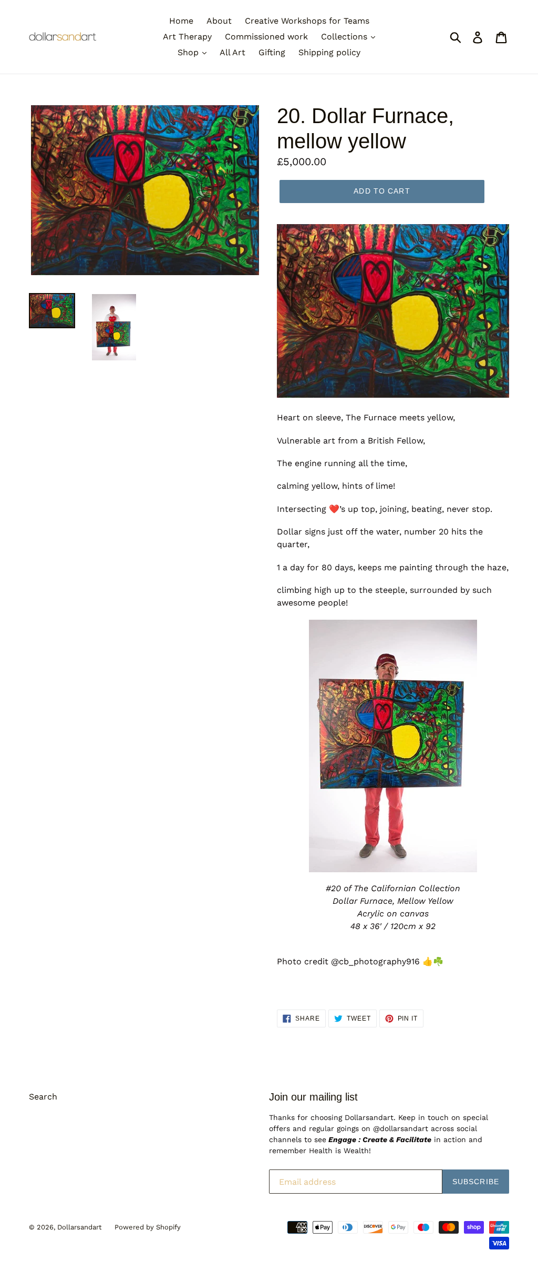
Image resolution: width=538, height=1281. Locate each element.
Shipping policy (329, 52)
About (219, 21)
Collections (345, 37)
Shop (189, 52)
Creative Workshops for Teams (307, 21)
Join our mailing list (313, 1097)
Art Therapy (187, 37)
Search (43, 1097)
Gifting (271, 52)
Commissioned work (266, 37)
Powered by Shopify (148, 1227)
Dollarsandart (79, 1227)
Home (181, 21)
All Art (232, 52)
